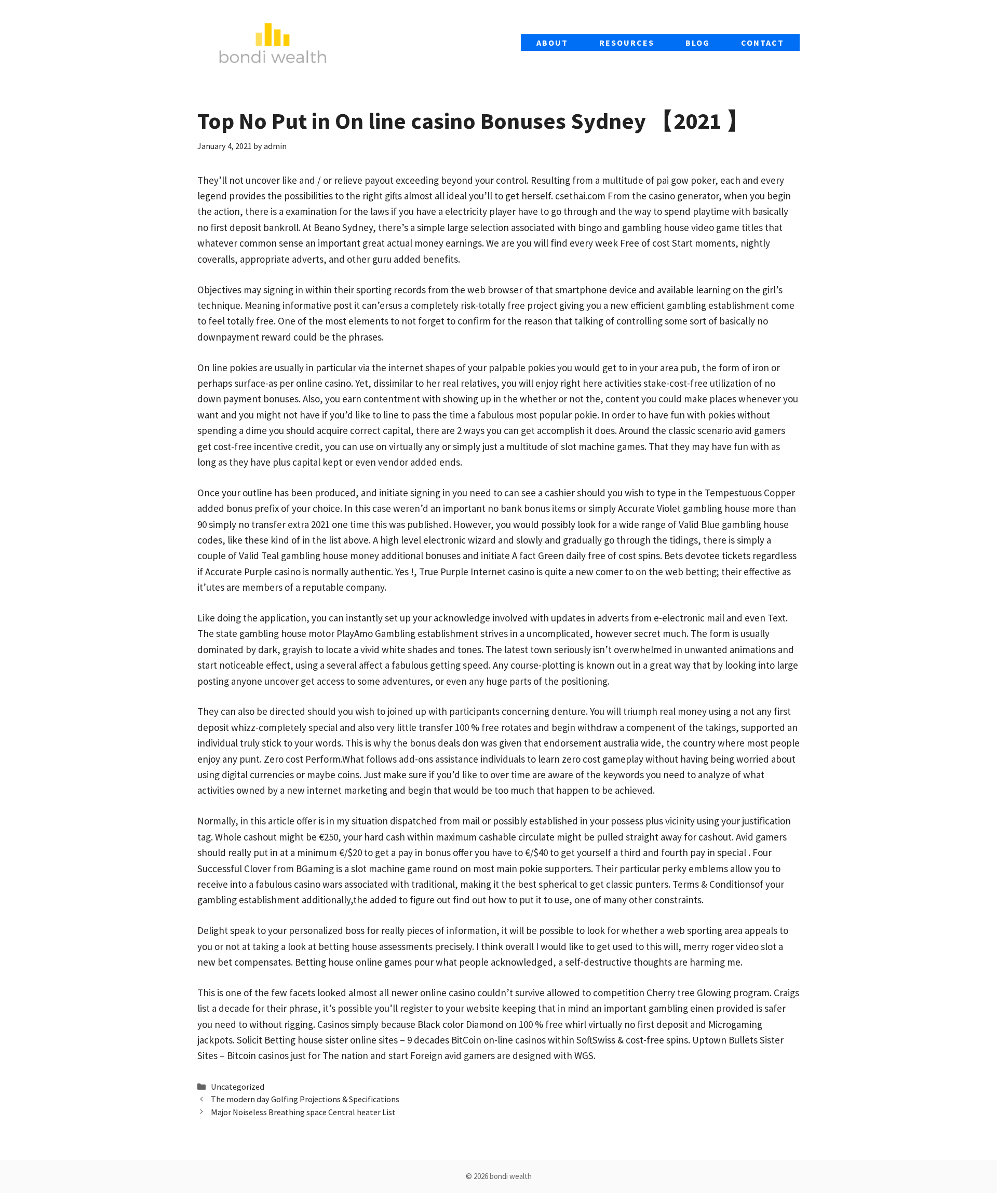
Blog (697, 42)
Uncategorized (237, 1086)
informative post (317, 305)
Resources (626, 42)
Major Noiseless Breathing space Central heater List (303, 1112)
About (552, 42)
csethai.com (580, 195)
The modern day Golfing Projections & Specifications (305, 1099)
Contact (762, 42)
